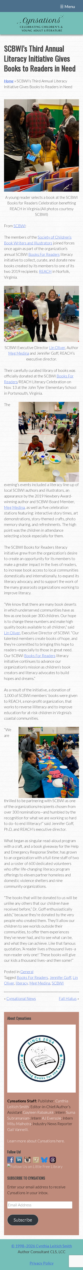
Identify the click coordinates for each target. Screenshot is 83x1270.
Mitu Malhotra (19, 1123)
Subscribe (22, 1219)
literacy (22, 983)
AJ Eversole (51, 1118)
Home (8, 81)
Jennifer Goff (60, 977)
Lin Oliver (57, 347)
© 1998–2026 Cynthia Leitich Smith (41, 1246)
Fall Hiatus (68, 998)
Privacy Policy (42, 1263)
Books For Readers (44, 254)
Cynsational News (21, 998)
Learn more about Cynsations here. (36, 1141)
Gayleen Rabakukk (38, 1112)
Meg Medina (18, 353)
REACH (45, 271)
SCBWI (19, 225)
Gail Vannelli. (18, 1129)
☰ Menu (67, 6)
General (26, 971)
